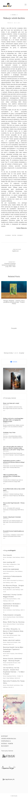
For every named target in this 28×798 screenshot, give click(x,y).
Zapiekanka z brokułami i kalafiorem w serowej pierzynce (12, 606)
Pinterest (20, 235)
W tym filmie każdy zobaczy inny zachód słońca (14, 489)
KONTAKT (4, 736)
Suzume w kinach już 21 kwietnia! (12, 517)
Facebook (8, 235)
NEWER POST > (12, 262)
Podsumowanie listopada (12, 615)
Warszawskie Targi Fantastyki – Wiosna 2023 (13, 503)
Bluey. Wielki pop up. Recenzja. (14, 622)
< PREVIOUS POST (16, 249)
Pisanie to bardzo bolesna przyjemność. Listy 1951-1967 (9, 265)
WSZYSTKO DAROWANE (11, 569)
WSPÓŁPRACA (6, 741)
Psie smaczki (7, 555)
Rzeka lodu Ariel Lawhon (11, 640)
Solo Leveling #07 (9, 562)
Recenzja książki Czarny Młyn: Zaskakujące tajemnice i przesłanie (13, 649)
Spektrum (15, 251)
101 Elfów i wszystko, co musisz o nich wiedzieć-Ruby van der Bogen (13, 631)
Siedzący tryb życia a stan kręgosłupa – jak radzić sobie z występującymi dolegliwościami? (13, 420)
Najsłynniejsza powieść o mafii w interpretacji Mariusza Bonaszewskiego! (14, 461)
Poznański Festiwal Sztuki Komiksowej (13, 531)
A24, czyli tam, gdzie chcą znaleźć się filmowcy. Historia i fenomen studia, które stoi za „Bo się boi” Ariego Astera (13, 448)
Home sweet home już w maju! (11, 403)
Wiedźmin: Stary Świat (9, 432)
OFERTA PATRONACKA (8, 738)
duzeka (14, 14)
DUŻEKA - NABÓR (7, 743)
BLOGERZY (5, 746)
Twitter (14, 235)
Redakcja (10, 22)
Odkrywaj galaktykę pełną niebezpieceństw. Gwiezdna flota (11, 475)
